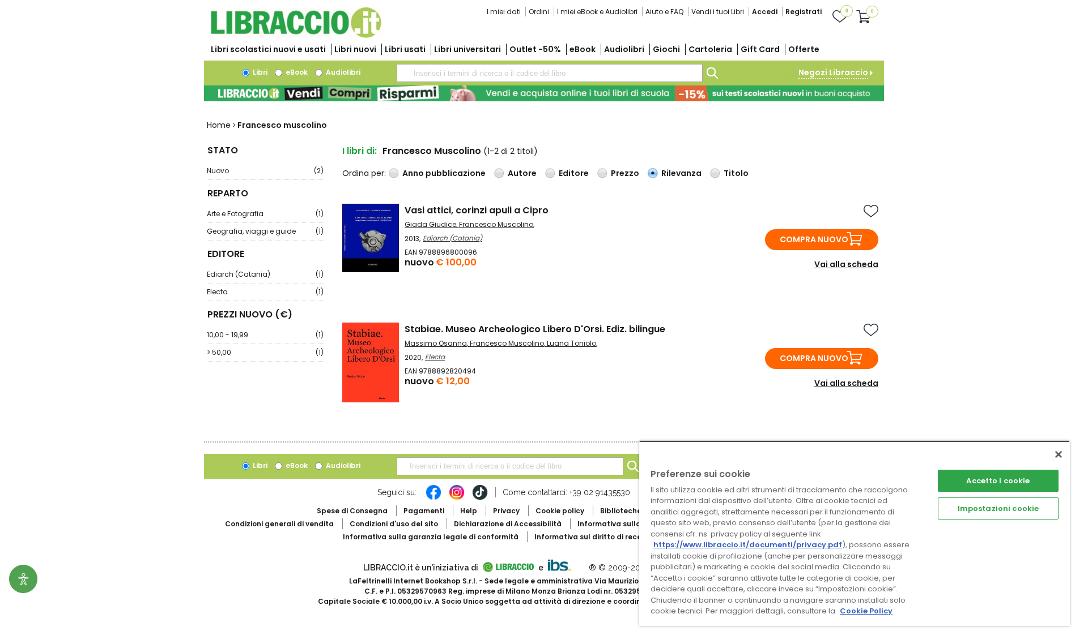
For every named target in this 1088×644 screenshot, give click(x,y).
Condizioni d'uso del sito (394, 524)
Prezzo (625, 173)
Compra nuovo (814, 239)
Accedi (764, 11)
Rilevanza (681, 173)
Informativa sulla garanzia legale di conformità (430, 537)
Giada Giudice (430, 224)
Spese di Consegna (352, 511)
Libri (259, 72)
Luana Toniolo (571, 343)
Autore (522, 173)
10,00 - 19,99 (265, 335)
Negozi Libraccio (833, 72)
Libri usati (405, 49)
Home (219, 125)
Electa (265, 292)
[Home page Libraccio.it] (296, 35)
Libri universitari (467, 49)
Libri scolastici (268, 49)
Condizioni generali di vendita (279, 524)
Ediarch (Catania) (265, 274)
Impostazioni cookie (998, 508)
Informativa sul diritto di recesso (594, 537)
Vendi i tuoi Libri (717, 11)
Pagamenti (423, 511)
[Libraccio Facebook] (433, 498)
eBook (583, 49)
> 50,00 (265, 352)
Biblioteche (620, 511)
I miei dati (504, 11)
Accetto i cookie (998, 480)
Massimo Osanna (436, 343)
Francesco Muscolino (496, 224)
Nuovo (265, 170)
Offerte (803, 49)
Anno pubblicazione (444, 173)
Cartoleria (710, 49)
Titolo (736, 173)
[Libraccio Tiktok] (480, 498)
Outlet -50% (535, 49)
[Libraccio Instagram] (457, 498)
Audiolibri (624, 49)
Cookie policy (560, 511)
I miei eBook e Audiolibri (597, 11)
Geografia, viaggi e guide (265, 231)
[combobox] (550, 73)
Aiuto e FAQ (664, 11)
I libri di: (359, 150)
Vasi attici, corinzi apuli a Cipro (477, 210)
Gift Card (760, 49)
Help (468, 511)
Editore (574, 173)
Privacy (506, 511)
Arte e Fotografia (265, 213)
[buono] (544, 93)
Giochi (666, 49)
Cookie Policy (866, 611)
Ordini (539, 11)
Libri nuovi (355, 49)
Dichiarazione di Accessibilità (508, 524)
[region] (854, 533)
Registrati (803, 11)
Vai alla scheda (846, 264)
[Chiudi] (1058, 454)
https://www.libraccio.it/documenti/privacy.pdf (747, 544)
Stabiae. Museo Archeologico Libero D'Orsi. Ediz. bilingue (535, 329)
